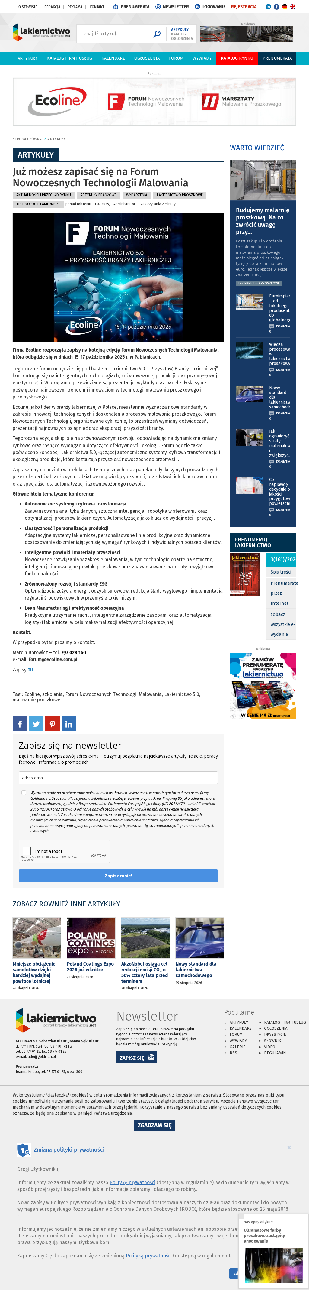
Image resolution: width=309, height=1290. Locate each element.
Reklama (75, 7)
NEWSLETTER (176, 6)
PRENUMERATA (135, 6)
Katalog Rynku (237, 58)
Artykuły (28, 58)
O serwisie (27, 7)
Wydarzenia (136, 195)
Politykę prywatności (132, 1182)
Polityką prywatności (149, 1256)
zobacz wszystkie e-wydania (283, 624)
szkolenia (52, 694)
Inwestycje (275, 1034)
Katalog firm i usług (69, 58)
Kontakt (97, 7)
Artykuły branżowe (98, 195)
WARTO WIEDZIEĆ (257, 148)
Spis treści (281, 572)
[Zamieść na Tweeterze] (36, 723)
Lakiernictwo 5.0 (181, 694)
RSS (233, 1053)
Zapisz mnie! (118, 876)
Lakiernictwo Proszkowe (180, 195)
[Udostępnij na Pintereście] (52, 723)
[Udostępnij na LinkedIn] (69, 723)
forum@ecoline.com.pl (53, 659)
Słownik (272, 1040)
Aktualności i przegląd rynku (43, 195)
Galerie (238, 1047)
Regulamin (275, 1053)
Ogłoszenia (147, 58)
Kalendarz (113, 58)
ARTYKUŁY (56, 139)
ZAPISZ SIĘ (132, 1058)
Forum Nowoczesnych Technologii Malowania (113, 694)
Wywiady (202, 58)
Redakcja (52, 7)
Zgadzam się (156, 1126)
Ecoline (32, 694)
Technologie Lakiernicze (38, 204)
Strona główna (27, 139)
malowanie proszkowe (36, 700)
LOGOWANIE (214, 6)
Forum (176, 58)
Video (269, 1047)
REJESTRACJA (243, 6)
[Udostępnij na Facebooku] (20, 723)
